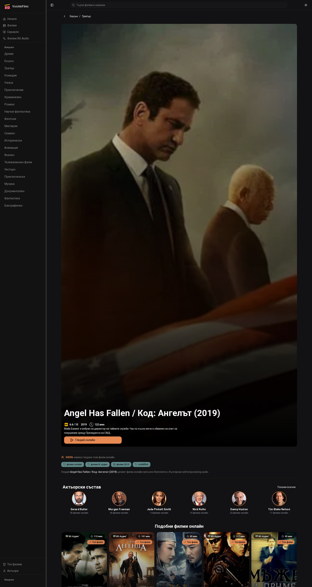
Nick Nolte (199, 509)
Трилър (86, 16)
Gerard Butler (79, 509)
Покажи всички (287, 487)
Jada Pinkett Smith (159, 509)
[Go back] (64, 16)
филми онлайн (74, 464)
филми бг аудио (99, 464)
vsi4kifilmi (143, 464)
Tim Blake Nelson (279, 509)
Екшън (74, 16)
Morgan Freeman (119, 509)
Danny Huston (239, 509)
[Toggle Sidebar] (46, 293)
